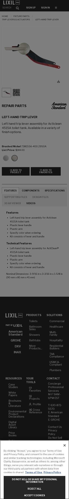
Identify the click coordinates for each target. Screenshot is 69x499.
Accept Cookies (34, 495)
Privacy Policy (52, 472)
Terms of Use (34, 472)
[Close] (65, 445)
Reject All (34, 488)
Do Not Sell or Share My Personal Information (34, 480)
